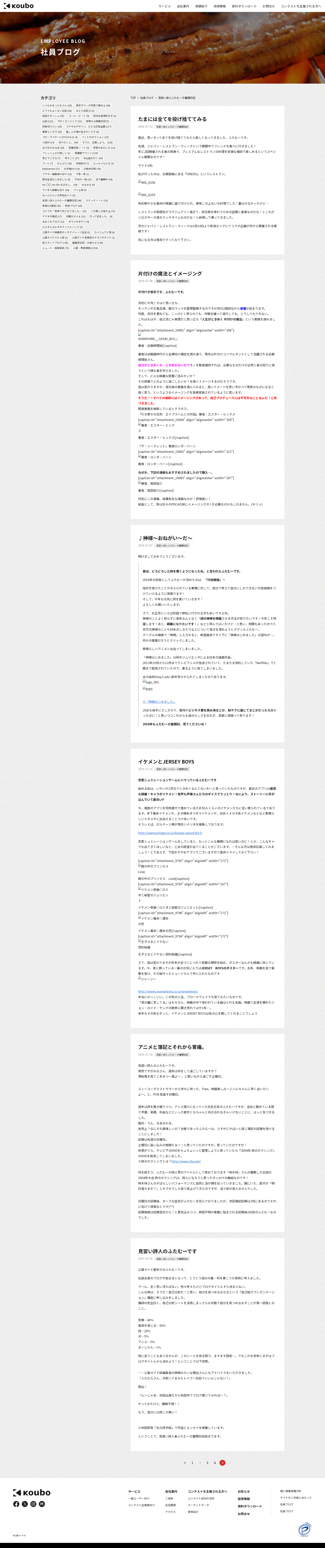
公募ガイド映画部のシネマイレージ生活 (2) (66, 232)
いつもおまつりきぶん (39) (57, 105)
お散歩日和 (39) (92, 168)
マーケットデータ (198, 1505)
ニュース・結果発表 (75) (55, 248)
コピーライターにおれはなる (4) (60, 137)
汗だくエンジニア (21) (69, 121)
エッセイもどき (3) (103, 163)
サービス (164, 6)
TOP (133, 98)
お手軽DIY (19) (72, 168)
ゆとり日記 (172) (85, 110)
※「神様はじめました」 (159, 701)
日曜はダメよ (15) (76, 216)
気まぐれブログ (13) (53, 221)
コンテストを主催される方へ (301, 6)
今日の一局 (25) (83, 179)
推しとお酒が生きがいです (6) (82, 131)
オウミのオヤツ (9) (78, 221)
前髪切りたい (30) (52, 126)
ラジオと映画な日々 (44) (55, 190)
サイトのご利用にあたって (296, 1497)
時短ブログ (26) (73, 205)
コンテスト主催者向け (141, 1505)
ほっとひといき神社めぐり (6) (58, 195)
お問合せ (269, 6)
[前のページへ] (185, 1463)
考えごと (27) (72, 158)
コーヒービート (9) (78, 116)
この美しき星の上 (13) (103, 211)
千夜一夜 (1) (82, 174)
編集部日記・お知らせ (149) (87, 242)
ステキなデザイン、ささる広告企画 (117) (88, 126)
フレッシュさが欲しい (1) (56, 153)
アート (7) (47, 163)
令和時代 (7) (82, 163)
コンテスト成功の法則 (201, 1498)
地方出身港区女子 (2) (104, 116)
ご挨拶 (169, 1498)
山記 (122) (47, 121)
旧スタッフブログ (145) (55, 242)
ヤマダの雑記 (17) (52, 216)
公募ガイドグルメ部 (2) (55, 237)
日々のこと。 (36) (68, 142)
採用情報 (220, 6)
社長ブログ (287, 1511)
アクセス (170, 1512)
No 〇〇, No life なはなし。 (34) (59, 184)
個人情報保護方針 (290, 1491)
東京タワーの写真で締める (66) (93, 105)
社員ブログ (147, 98)
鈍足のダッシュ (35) (53, 116)
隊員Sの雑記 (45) (51, 205)
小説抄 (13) (48, 142)
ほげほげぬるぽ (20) (53, 147)
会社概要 (170, 1505)
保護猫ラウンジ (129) (86, 153)
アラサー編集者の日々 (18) (57, 174)
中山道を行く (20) (93, 158)
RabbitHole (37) (51, 168)
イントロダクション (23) (95, 137)
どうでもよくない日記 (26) (57, 110)
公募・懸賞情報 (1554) (85, 248)
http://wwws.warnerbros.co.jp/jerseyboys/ (168, 991)
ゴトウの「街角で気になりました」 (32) (64, 211)
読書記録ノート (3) (78, 147)
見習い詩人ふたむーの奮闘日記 (172, 126)
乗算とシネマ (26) (52, 131)
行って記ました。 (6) (101, 216)
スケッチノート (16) (97, 200)
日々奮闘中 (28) (104, 179)
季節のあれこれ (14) (104, 147)
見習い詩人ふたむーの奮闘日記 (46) (62, 200)
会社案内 (183, 6)
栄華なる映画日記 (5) (97, 121)
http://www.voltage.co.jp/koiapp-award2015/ (170, 833)
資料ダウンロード (244, 6)
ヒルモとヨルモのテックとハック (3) (62, 226)
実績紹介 (201, 6)
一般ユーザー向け (139, 1498)
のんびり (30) (64, 163)
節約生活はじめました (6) (56, 179)
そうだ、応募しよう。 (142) (97, 142)
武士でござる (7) (51, 158)
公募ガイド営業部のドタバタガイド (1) (93, 237)
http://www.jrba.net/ (186, 1161)
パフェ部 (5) (80, 190)
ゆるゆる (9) (88, 184)
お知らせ (244, 1491)
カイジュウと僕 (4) (104, 232)
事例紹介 (193, 1512)
